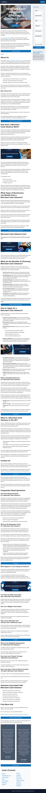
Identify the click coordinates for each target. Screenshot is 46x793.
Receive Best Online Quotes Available (16, 230)
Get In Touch (15, 474)
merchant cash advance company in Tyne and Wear (16, 60)
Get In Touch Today (16, 51)
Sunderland (18, 785)
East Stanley (25, 714)
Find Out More (16, 414)
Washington (4, 782)
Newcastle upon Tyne (8, 714)
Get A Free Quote (16, 765)
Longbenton (18, 775)
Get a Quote (15, 25)
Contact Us (16, 639)
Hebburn (18, 773)
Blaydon (2, 714)
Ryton (21, 714)
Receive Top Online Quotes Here (16, 304)
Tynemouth (18, 782)
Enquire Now (15, 563)
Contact (42, 1)
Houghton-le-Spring (20, 780)
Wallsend (4, 784)
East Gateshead (17, 714)
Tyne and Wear (5, 780)
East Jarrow (18, 776)
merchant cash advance (6, 37)
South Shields (19, 778)
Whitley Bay (18, 783)
